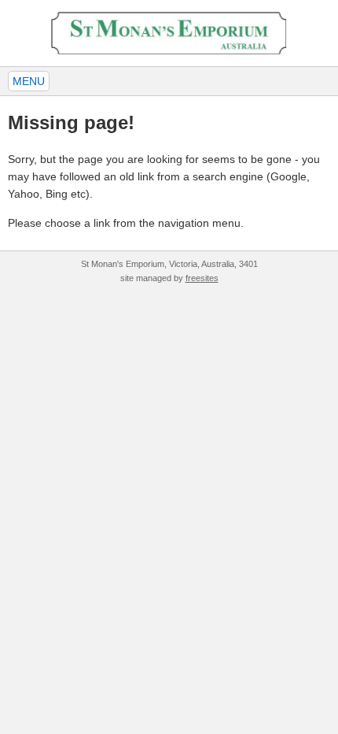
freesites (202, 278)
